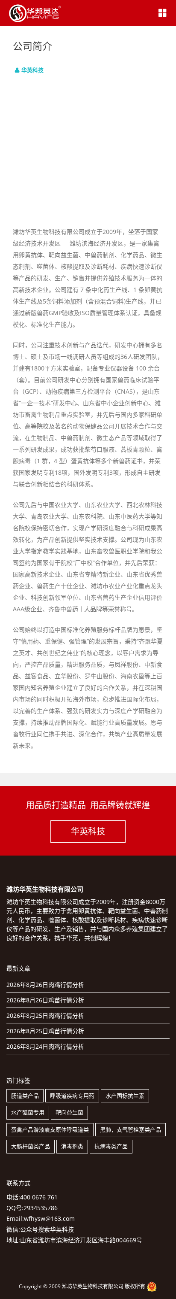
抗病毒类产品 (111, 1146)
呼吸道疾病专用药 (72, 1095)
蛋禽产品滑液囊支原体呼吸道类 (50, 1129)
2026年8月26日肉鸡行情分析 (45, 984)
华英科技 (88, 831)
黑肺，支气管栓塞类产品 (130, 1129)
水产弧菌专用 (27, 1112)
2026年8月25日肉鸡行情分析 (45, 1015)
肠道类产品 (25, 1095)
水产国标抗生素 (125, 1095)
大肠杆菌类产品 (30, 1146)
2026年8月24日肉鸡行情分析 (45, 1046)
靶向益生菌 (69, 1112)
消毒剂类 (72, 1146)
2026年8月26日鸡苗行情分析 (45, 1000)
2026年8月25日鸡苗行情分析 (45, 1031)
